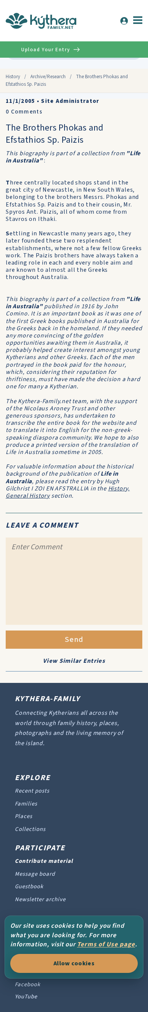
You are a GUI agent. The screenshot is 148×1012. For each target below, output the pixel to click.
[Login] (124, 21)
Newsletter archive (40, 899)
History (13, 76)
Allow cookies (74, 963)
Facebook (27, 984)
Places (23, 816)
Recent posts (32, 791)
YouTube (26, 997)
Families (26, 804)
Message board (35, 874)
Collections (30, 829)
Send (74, 639)
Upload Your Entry (45, 49)
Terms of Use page (106, 944)
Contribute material (44, 861)
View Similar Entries (74, 661)
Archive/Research (48, 76)
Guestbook (29, 887)
